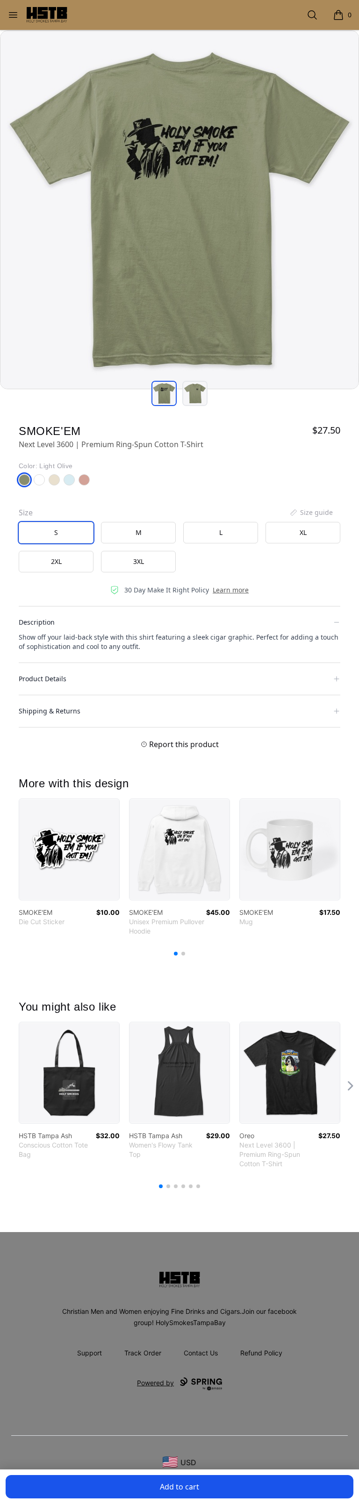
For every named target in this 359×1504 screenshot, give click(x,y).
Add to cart (179, 1487)
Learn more (231, 589)
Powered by (155, 1383)
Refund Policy (261, 1353)
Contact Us (201, 1353)
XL (303, 532)
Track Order (142, 1353)
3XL (138, 561)
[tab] (164, 393)
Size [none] (26, 512)
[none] (311, 512)
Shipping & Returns (49, 710)
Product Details (42, 678)
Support (89, 1353)
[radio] (56, 532)
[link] (69, 849)
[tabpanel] (179, 209)
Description (37, 622)
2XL (56, 561)
